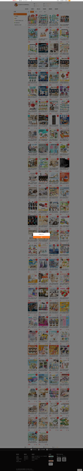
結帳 (69, 0)
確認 (41, 237)
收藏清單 (62, 0)
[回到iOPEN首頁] (15, 0)
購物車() (67, 0)
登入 (58, 0)
